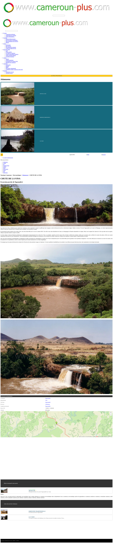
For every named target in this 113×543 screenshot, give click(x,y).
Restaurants (8, 44)
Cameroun (5, 63)
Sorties (4, 43)
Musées (7, 42)
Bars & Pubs (8, 46)
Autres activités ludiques (11, 55)
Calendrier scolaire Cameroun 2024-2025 (14, 69)
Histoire (7, 66)
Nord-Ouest (5, 169)
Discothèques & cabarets (11, 47)
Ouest (4, 170)
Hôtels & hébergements (10, 39)
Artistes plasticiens (9, 60)
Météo (7, 67)
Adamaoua (5, 162)
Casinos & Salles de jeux (11, 48)
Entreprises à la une (10, 72)
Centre (4, 163)
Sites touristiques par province (12, 41)
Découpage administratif (11, 68)
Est (3, 164)
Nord (4, 168)
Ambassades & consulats (11, 35)
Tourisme (5, 37)
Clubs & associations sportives (12, 54)
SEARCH (50, 15)
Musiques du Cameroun (11, 62)
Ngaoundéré (47, 398)
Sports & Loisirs (6, 49)
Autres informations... (10, 36)
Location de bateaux (10, 56)
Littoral (4, 166)
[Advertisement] (40, 448)
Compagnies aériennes (10, 34)
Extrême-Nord (6, 165)
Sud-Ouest (5, 172)
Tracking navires (9, 73)
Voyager (5, 33)
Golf (7, 50)
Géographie (8, 64)
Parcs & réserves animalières (12, 40)
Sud (4, 171)
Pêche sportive (9, 52)
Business (5, 70)
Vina (46, 400)
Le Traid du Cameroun (10, 53)
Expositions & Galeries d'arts (12, 61)
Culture (4, 57)
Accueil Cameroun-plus (8, 157)
